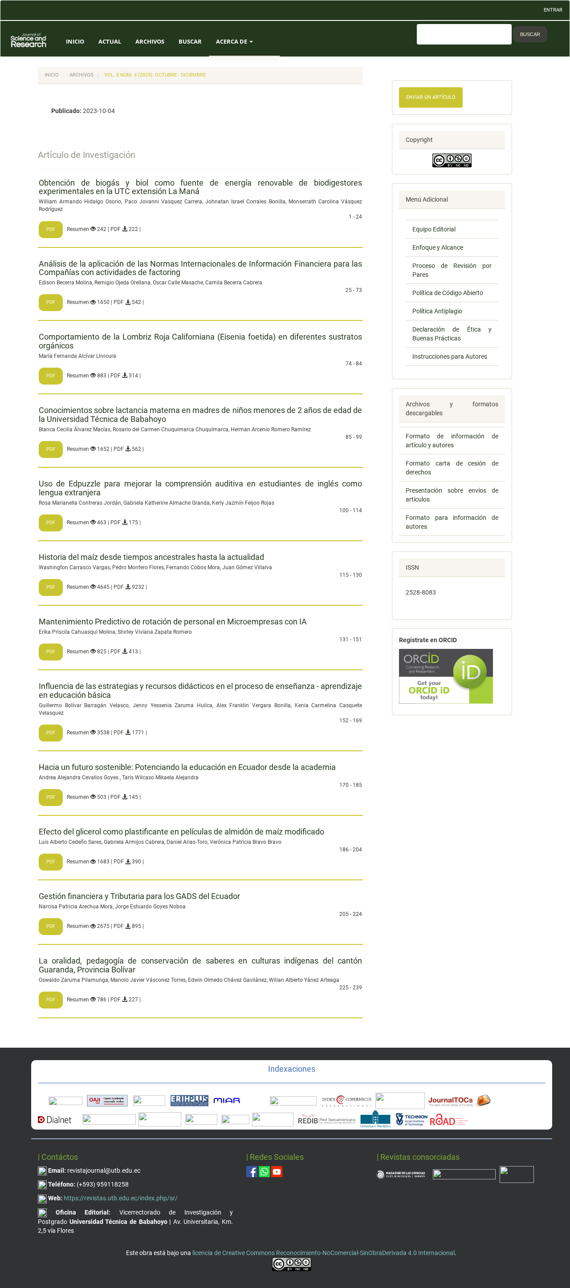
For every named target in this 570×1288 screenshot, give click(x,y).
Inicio (75, 41)
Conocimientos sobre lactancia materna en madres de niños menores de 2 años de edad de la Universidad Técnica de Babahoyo (200, 414)
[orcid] (446, 675)
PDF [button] (50, 229)
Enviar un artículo (431, 97)
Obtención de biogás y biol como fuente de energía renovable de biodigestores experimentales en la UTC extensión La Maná (200, 187)
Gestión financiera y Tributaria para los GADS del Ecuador (139, 896)
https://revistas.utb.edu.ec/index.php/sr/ (121, 1198)
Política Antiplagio (437, 311)
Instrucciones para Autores (449, 356)
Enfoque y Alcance (437, 247)
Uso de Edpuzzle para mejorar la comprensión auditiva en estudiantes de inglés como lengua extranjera (200, 488)
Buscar (190, 41)
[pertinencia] (464, 1174)
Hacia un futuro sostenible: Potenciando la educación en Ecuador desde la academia (187, 767)
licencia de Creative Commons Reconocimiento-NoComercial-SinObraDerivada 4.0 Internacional (323, 1252)
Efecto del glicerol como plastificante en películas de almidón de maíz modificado (181, 831)
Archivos (149, 41)
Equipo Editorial (434, 229)
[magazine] (401, 1174)
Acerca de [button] (232, 41)
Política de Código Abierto (447, 292)
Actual (109, 41)
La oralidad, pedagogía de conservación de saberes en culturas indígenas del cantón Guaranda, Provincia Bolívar (200, 965)
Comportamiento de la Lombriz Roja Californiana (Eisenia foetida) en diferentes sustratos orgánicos (200, 341)
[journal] (517, 1174)
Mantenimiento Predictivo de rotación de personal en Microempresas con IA (173, 621)
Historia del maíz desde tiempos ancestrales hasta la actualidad (151, 557)
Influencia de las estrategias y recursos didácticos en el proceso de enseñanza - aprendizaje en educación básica (200, 690)
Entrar (553, 10)
